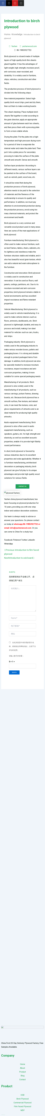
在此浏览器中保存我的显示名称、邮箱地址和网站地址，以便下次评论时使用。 (22, 646)
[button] (8, 540)
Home (7, 34)
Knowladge (17, 34)
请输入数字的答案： (16, 656)
